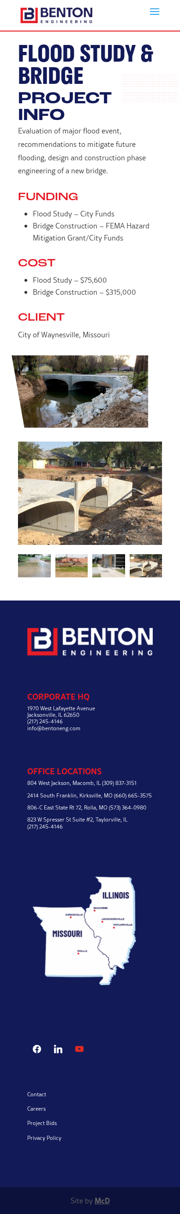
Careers (36, 1109)
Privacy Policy (44, 1138)
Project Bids (42, 1123)
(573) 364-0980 (127, 807)
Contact (36, 1094)
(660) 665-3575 (133, 795)
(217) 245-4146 (45, 826)
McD (102, 1200)
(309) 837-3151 (119, 783)
